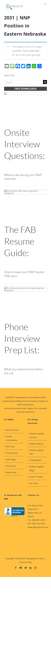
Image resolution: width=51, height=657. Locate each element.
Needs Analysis (36, 443)
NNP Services (12, 430)
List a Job (33, 483)
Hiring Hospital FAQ (36, 452)
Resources (11, 465)
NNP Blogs (11, 459)
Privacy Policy (25, 562)
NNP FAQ (10, 446)
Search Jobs (11, 472)
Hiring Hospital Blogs (36, 468)
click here (34, 50)
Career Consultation (11, 438)
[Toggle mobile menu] (45, 4)
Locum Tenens (36, 476)
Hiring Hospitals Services (36, 435)
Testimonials (12, 453)
